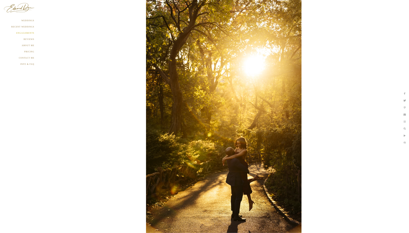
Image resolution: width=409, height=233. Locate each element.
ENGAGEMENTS (25, 33)
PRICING (29, 52)
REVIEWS (29, 39)
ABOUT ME (28, 45)
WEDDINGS (27, 20)
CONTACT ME (26, 58)
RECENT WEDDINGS (22, 27)
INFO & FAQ (27, 64)
